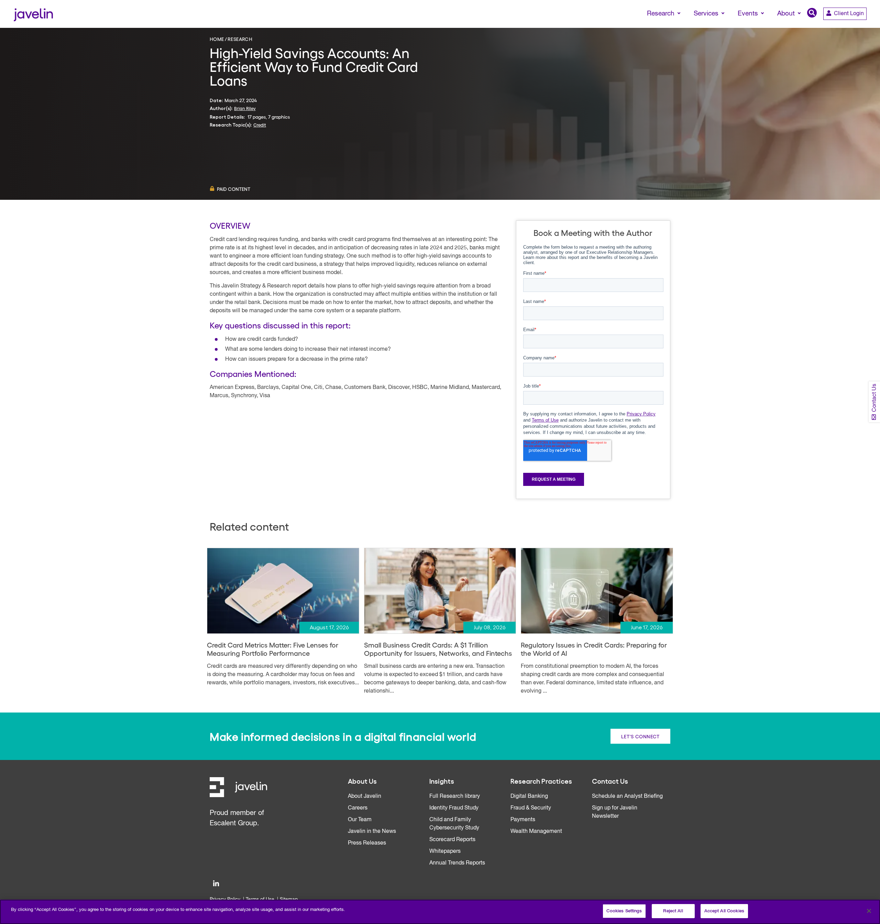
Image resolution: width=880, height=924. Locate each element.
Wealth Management (536, 831)
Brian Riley (245, 108)
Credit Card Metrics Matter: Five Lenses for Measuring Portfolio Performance (272, 649)
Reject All (673, 911)
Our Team (360, 820)
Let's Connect (640, 736)
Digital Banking (529, 796)
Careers (357, 808)
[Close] (869, 910)
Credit (259, 124)
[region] (440, 912)
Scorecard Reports (452, 840)
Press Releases (367, 843)
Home (217, 39)
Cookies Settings (624, 911)
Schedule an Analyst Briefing (627, 796)
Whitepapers (445, 851)
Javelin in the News (372, 831)
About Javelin (364, 796)
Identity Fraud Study (453, 808)
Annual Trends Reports (457, 863)
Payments (522, 820)
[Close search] (864, 26)
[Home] (33, 14)
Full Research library (454, 796)
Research (240, 39)
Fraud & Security (530, 808)
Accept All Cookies (724, 911)
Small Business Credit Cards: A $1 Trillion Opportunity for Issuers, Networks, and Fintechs (438, 649)
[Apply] (846, 26)
